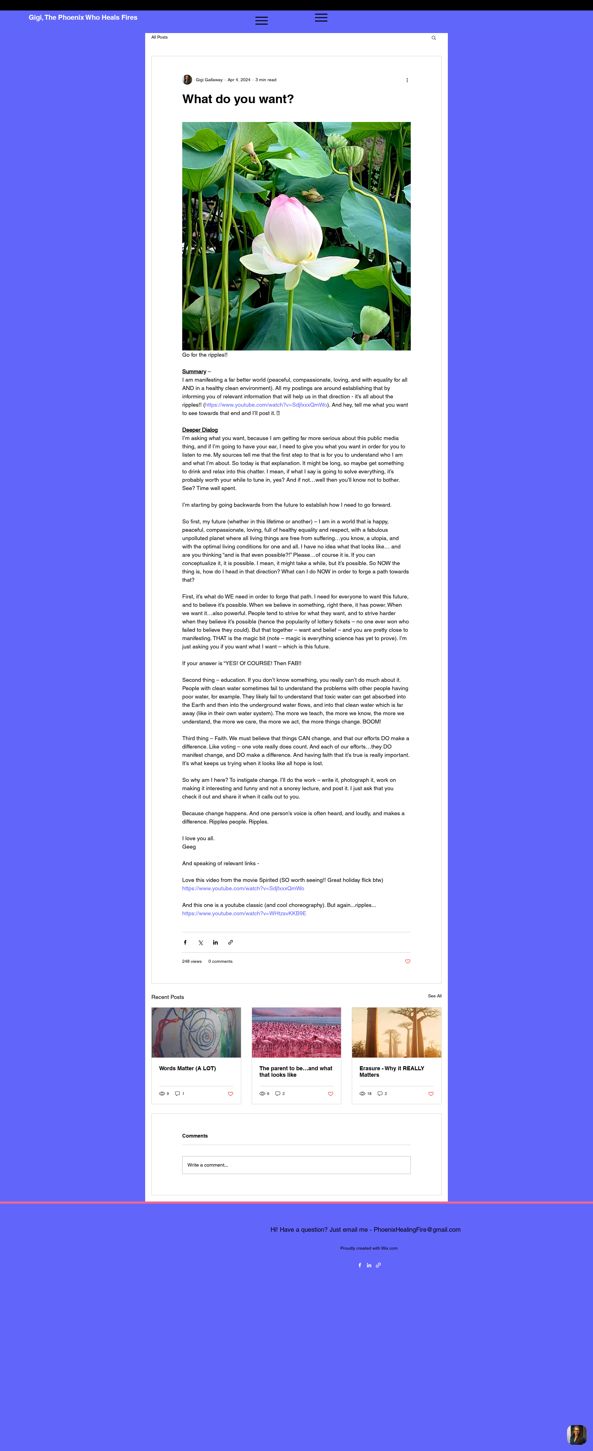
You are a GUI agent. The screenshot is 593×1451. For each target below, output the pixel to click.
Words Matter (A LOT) (187, 1068)
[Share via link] (230, 942)
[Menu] (261, 20)
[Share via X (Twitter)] (200, 942)
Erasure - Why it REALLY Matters (392, 1071)
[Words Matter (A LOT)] (196, 1033)
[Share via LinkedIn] (215, 942)
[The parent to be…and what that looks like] (296, 1033)
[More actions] (407, 79)
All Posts (159, 37)
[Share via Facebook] (185, 942)
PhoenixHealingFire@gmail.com (417, 1229)
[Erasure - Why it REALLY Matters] (396, 1033)
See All (435, 995)
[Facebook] (360, 1265)
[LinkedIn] (369, 1265)
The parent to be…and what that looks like (295, 1071)
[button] (434, 37)
